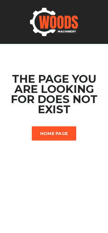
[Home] (54, 21)
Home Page (54, 133)
